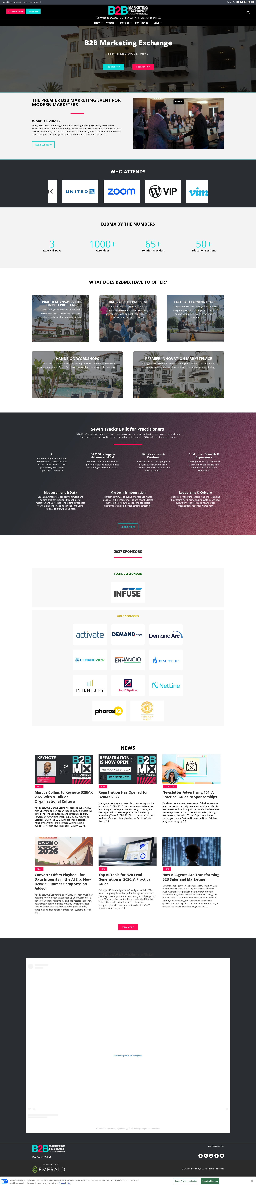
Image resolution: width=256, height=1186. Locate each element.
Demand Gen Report (31, 2)
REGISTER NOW (15, 11)
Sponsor (124, 23)
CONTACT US (44, 1156)
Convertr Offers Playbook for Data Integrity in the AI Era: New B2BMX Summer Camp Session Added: (63, 881)
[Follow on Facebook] (237, 2)
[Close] (252, 1181)
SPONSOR (33, 11)
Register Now (43, 144)
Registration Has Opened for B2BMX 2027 (123, 794)
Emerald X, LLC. (196, 1168)
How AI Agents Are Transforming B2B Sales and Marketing (190, 877)
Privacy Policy (65, 1183)
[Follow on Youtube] (241, 2)
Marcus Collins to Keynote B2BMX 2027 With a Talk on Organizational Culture (64, 797)
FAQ (34, 1156)
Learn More (128, 527)
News (156, 23)
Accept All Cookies (210, 1181)
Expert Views (170, 787)
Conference (141, 23)
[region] (128, 59)
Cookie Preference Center (186, 1181)
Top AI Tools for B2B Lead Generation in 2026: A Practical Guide (125, 879)
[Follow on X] (245, 2)
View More (128, 927)
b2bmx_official (127, 1128)
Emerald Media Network (12, 2)
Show (97, 23)
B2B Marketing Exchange (107, 1128)
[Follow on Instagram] (252, 2)
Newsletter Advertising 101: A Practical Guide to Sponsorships (189, 794)
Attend (110, 23)
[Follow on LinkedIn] (249, 2)
